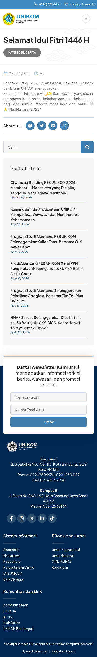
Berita (31, 52)
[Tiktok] (52, 518)
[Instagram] (21, 518)
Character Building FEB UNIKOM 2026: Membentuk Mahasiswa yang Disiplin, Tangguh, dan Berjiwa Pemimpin (43, 187)
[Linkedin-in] (42, 518)
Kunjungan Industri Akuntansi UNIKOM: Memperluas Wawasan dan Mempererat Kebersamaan (44, 214)
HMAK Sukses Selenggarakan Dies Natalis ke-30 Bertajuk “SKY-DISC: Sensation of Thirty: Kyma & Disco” (45, 322)
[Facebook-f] (11, 518)
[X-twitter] (31, 518)
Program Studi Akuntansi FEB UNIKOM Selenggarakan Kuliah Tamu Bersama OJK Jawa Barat (46, 241)
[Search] (87, 147)
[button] (30, 125)
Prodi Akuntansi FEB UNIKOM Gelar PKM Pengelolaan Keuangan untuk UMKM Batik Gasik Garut (46, 268)
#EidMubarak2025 (24, 109)
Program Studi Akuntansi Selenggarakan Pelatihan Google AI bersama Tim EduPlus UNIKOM (46, 295)
